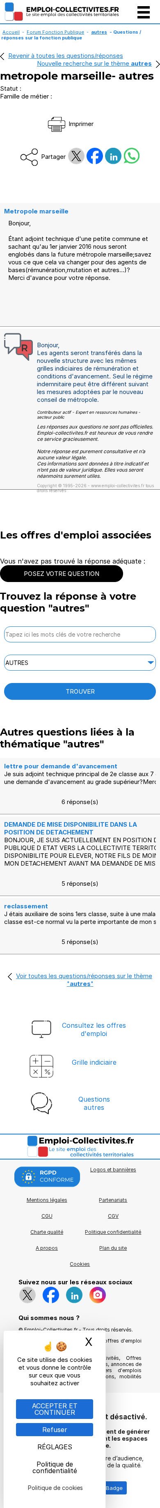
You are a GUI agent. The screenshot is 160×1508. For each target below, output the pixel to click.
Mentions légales (47, 1200)
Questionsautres (94, 1103)
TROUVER (80, 691)
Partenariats (113, 1200)
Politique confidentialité (113, 1232)
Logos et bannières (113, 1170)
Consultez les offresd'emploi (94, 1029)
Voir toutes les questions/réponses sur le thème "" (84, 980)
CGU (47, 1216)
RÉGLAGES (54, 1447)
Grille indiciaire (94, 1062)
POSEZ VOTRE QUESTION (61, 574)
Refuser (54, 1429)
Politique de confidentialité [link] (54, 1467)
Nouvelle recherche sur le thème (94, 63)
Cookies (80, 1264)
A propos (47, 1248)
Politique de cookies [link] (55, 1487)
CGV (113, 1216)
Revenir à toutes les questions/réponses (65, 56)
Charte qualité (46, 1232)
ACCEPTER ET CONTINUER (55, 1409)
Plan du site (113, 1248)
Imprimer (80, 124)
